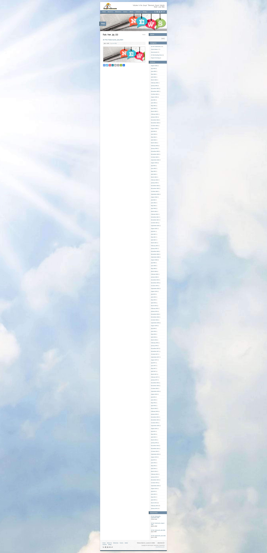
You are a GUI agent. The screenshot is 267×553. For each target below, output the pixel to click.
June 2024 (153, 134)
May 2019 (153, 300)
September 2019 (155, 288)
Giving (144, 11)
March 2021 (154, 242)
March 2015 (154, 440)
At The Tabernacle (155, 46)
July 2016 (153, 397)
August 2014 (154, 457)
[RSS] (155, 11)
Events (125, 11)
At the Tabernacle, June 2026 (158, 535)
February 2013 (154, 505)
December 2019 (155, 280)
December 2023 (155, 151)
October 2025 (154, 94)
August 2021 (154, 228)
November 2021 (155, 220)
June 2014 (153, 462)
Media (131, 11)
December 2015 (155, 417)
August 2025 (154, 97)
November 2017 (155, 351)
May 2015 (153, 434)
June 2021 (153, 234)
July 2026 (153, 68)
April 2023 (153, 174)
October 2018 (154, 320)
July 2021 (153, 231)
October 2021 (154, 222)
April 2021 (153, 240)
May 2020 (153, 268)
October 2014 (154, 451)
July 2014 (153, 460)
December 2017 (155, 348)
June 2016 (153, 400)
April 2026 (153, 77)
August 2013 (154, 488)
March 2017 (154, 374)
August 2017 (154, 360)
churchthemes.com (160, 547)
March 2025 (154, 111)
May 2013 (153, 497)
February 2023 (154, 180)
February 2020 (154, 274)
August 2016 (154, 394)
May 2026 (153, 74)
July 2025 (153, 100)
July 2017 (153, 362)
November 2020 (155, 254)
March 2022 (154, 211)
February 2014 (154, 474)
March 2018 (154, 340)
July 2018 (153, 328)
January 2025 (154, 117)
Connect (138, 11)
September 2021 (155, 225)
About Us (110, 11)
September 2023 (155, 160)
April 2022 (153, 208)
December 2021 (155, 217)
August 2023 (154, 162)
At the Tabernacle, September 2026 (155, 517)
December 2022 (155, 185)
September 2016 (155, 391)
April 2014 (153, 468)
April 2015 (153, 437)
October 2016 (154, 388)
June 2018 (153, 331)
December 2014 (155, 445)
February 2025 (154, 114)
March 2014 (154, 471)
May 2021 (153, 237)
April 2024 (153, 140)
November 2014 (155, 448)
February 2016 (154, 411)
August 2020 (154, 260)
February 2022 (154, 214)
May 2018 (153, 334)
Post (105, 29)
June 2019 (153, 297)
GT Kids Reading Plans (156, 55)
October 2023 (154, 157)
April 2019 (153, 302)
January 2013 (154, 508)
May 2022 (153, 205)
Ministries (118, 11)
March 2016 (154, 408)
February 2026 (154, 82)
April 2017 (153, 371)
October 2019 (154, 285)
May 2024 (153, 137)
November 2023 (155, 154)
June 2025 (153, 102)
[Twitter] (164, 11)
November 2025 (155, 91)
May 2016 (153, 402)
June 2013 (153, 494)
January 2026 (154, 85)
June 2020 (153, 265)
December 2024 (155, 120)
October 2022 (154, 191)
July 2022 (153, 200)
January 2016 (154, 414)
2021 (108, 29)
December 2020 (155, 251)
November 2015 (155, 420)
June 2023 (153, 168)
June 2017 (153, 365)
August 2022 (154, 197)
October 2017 (154, 354)
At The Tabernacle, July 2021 (113, 40)
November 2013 (155, 480)
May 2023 (153, 171)
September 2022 (155, 194)
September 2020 (155, 257)
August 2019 (154, 291)
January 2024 (154, 148)
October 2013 (154, 482)
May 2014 (153, 465)
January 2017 (154, 380)
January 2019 (154, 311)
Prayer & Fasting (155, 58)
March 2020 (154, 271)
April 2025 (153, 108)
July (111, 29)
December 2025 (155, 88)
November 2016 (155, 385)
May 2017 (153, 368)
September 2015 (155, 425)
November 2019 (155, 282)
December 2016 (155, 382)
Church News (154, 49)
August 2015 (154, 428)
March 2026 (154, 80)
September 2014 (155, 454)
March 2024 (154, 142)
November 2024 (155, 122)
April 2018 (153, 337)
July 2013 (153, 491)
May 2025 (153, 105)
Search (163, 38)
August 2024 (154, 128)
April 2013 (153, 500)
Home (104, 11)
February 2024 (154, 145)
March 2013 (154, 502)
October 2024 (154, 125)
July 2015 (153, 431)
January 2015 (154, 442)
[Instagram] (159, 11)
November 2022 (155, 188)
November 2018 (155, 317)
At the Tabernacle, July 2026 (158, 530)
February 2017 (154, 377)
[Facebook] (157, 11)
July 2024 (153, 131)
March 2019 (154, 305)
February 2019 (154, 308)
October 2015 (154, 422)
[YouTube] (161, 11)
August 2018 (154, 325)
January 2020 (154, 277)
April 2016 (153, 405)
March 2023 (154, 177)
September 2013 (155, 485)
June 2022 (153, 202)
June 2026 (153, 71)
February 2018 (154, 342)
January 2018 (154, 345)
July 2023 (153, 165)
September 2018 (155, 322)
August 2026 (154, 65)
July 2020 (153, 262)
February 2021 (154, 245)
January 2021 (154, 248)
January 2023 (154, 182)
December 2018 (155, 314)
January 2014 (154, 477)
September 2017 (155, 357)
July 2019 (153, 294)
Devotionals (154, 52)
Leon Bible (114, 43)
